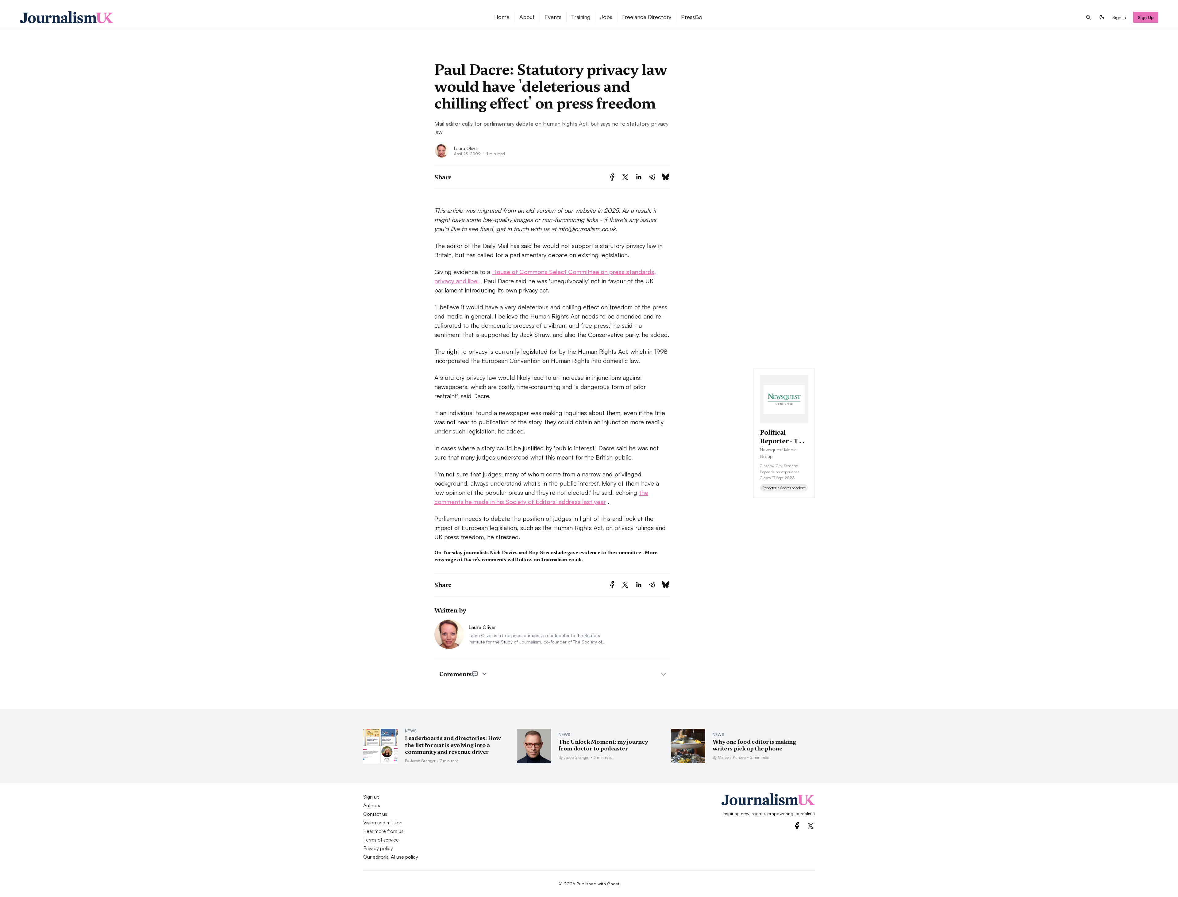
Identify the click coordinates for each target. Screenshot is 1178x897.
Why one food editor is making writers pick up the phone (754, 745)
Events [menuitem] (553, 16)
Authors (371, 805)
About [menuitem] (527, 16)
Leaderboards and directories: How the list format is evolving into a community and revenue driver (453, 745)
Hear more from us (383, 831)
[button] (1088, 17)
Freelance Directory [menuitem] (646, 16)
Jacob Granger (423, 760)
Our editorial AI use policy (390, 857)
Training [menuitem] (580, 16)
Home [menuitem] (502, 16)
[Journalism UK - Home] (249, 17)
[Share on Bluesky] (665, 177)
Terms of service (381, 840)
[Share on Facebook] (612, 177)
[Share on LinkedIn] (638, 177)
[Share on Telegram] (652, 177)
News (411, 730)
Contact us (375, 814)
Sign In (1119, 17)
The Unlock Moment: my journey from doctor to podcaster (603, 745)
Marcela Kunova (732, 757)
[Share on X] (625, 177)
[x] (810, 826)
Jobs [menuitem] (606, 16)
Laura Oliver (466, 148)
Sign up (371, 797)
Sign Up (1146, 17)
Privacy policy (378, 848)
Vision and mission (382, 822)
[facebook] (797, 826)
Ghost (613, 883)
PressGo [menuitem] (691, 16)
